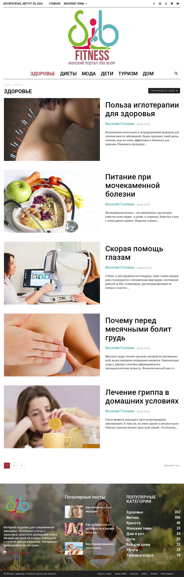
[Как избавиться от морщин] (74, 512)
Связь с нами (104, 574)
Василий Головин (119, 124)
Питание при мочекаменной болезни (132, 185)
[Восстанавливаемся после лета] (74, 548)
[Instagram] (160, 3)
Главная (54, 3)
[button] (176, 74)
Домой (7, 85)
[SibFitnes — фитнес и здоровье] (92, 38)
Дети (107, 73)
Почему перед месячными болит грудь (138, 329)
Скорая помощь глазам (134, 253)
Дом (148, 73)
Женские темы (74, 3)
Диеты (68, 73)
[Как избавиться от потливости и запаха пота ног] (74, 529)
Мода (89, 73)
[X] (166, 3)
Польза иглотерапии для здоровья (142, 109)
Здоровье (42, 73)
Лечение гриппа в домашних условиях (142, 396)
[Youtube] (177, 3)
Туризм (128, 73)
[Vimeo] (171, 3)
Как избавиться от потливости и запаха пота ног (100, 528)
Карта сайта (120, 574)
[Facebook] (154, 3)
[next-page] (22, 466)
